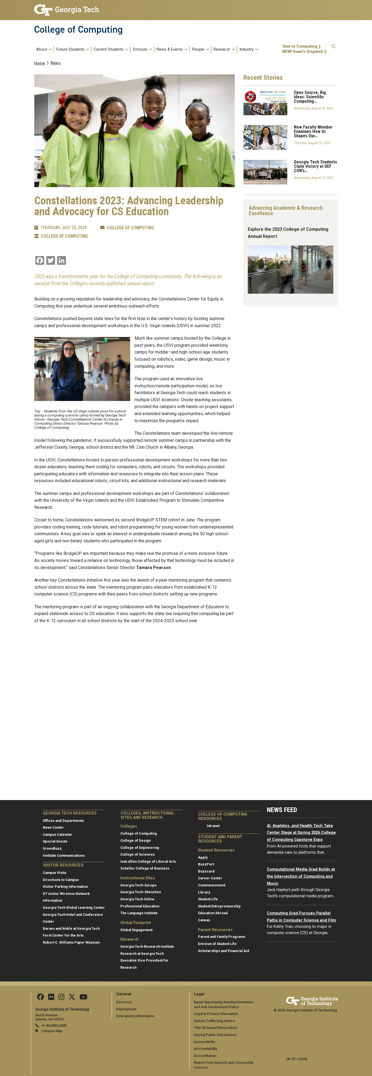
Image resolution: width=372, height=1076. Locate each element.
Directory (124, 1002)
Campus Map (52, 1031)
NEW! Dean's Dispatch (302, 51)
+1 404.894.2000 (53, 1025)
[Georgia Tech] (312, 1000)
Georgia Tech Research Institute (147, 946)
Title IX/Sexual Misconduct (215, 1028)
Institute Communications (64, 855)
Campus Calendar (57, 834)
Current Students (109, 49)
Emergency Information (135, 1016)
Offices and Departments (63, 821)
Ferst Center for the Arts (63, 935)
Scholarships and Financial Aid (223, 951)
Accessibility (204, 1042)
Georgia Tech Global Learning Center (74, 907)
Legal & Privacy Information (216, 1014)
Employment (126, 1009)
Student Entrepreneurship (219, 906)
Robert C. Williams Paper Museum (71, 942)
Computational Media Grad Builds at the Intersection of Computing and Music (301, 876)
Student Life (208, 899)
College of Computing (78, 29)
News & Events (170, 49)
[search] (333, 49)
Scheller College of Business (144, 868)
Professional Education (139, 906)
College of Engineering (139, 848)
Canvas (204, 920)
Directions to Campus (61, 880)
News (56, 63)
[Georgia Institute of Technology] (67, 7)
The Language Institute (139, 913)
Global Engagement (136, 930)
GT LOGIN (299, 1059)
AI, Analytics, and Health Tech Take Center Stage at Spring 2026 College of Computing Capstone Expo (301, 832)
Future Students (70, 49)
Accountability (205, 1049)
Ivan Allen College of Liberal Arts (148, 861)
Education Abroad (213, 913)
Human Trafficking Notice (214, 1021)
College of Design (135, 840)
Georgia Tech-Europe (138, 885)
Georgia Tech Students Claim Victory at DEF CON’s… (315, 166)
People (198, 49)
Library (204, 892)
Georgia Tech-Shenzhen (140, 892)
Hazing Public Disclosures (215, 1035)
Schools (140, 49)
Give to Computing (300, 46)
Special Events (55, 841)
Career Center (210, 878)
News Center (53, 827)
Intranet (213, 826)
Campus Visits (54, 873)
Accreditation (205, 1056)
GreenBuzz (52, 848)
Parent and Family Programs (221, 937)
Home (39, 63)
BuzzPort (206, 864)
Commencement (211, 885)
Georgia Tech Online (137, 899)
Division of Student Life (217, 944)
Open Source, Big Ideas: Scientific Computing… (310, 97)
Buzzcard (206, 871)
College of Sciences (137, 854)
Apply (203, 857)
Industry (246, 49)
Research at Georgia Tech (142, 954)
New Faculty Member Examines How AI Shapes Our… (313, 131)
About (41, 49)
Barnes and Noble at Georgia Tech (71, 928)
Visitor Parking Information (65, 886)
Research (222, 49)
